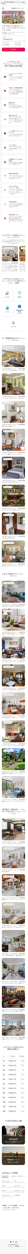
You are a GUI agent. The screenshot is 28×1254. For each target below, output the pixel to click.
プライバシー (10, 1246)
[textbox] (7, 45)
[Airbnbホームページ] (3, 8)
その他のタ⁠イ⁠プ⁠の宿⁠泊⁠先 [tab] (17, 1176)
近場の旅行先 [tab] (5, 1176)
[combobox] (13, 39)
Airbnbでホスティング (17, 8)
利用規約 (17, 1246)
